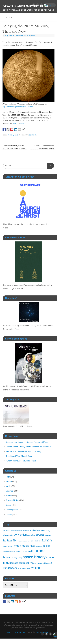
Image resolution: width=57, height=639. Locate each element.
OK (49, 165)
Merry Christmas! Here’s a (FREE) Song (23, 451)
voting (29, 568)
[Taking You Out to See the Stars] (28, 312)
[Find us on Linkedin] (12, 601)
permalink (32, 135)
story (29, 562)
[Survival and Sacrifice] (28, 363)
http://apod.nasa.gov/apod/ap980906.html (18, 107)
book (38, 530)
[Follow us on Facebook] (4, 601)
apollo (33, 530)
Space (33, 35)
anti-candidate (24, 530)
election (48, 535)
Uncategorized (12, 509)
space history (34, 557)
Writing (9, 514)
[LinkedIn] (41, 5)
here (14, 123)
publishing (39, 546)
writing (35, 567)
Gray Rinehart (9, 35)
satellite (31, 551)
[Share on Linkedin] (15, 129)
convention (20, 534)
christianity (46, 530)
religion (6, 551)
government (26, 541)
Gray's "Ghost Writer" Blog (25, 6)
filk (14, 540)
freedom (19, 541)
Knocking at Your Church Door (19, 456)
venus (19, 568)
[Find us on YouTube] (20, 601)
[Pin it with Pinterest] (11, 129)
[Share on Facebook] (4, 129)
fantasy (7, 540)
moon (17, 545)
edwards (40, 535)
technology (40, 563)
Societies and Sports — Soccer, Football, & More (27, 442)
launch (46, 540)
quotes (46, 546)
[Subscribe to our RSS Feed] (16, 601)
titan (46, 563)
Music (8, 486)
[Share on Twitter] (8, 129)
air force (6, 530)
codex (11, 535)
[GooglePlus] (49, 5)
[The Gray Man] (16, 423)
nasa (16, 135)
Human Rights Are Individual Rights (21, 461)
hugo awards (35, 541)
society (20, 558)
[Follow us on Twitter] (8, 601)
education (31, 535)
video (24, 568)
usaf (50, 563)
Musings (9, 491)
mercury (11, 135)
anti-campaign (15, 530)
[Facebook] (33, 5)
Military (9, 481)
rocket (25, 551)
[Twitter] (37, 5)
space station (18, 563)
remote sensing (15, 551)
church (6, 535)
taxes (34, 563)
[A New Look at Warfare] (28, 261)
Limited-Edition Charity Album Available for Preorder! (28, 447)
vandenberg (10, 568)
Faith (8, 477)
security (14, 558)
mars (5, 546)
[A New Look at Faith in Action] (28, 201)
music (25, 545)
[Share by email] (19, 129)
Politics (9, 495)
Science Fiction (12, 500)
